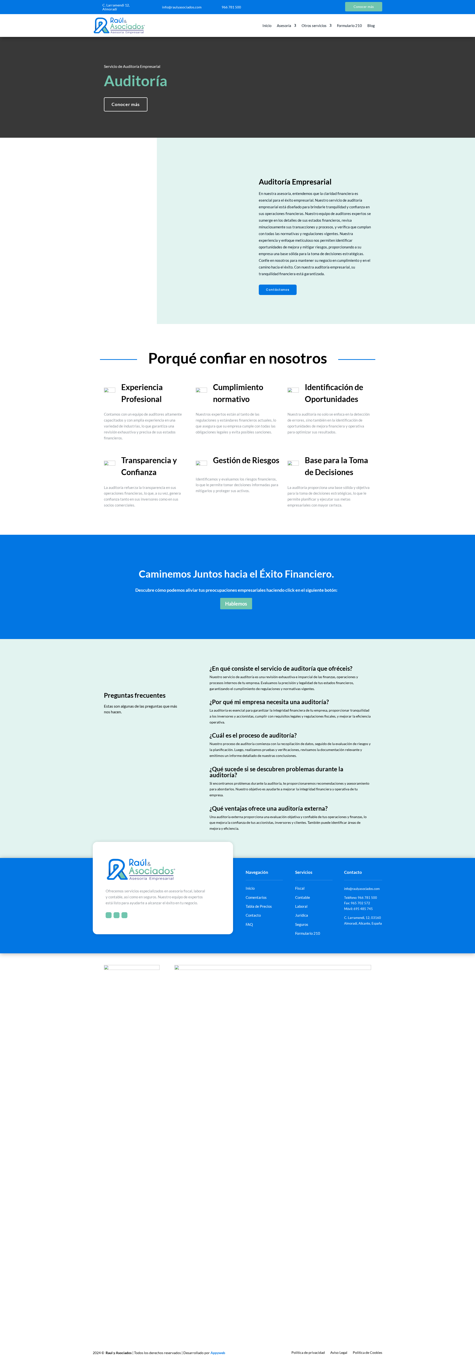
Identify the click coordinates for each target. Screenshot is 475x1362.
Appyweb (218, 1353)
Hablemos (236, 604)
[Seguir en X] (319, 7)
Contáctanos (277, 290)
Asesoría (284, 26)
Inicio (266, 26)
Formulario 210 (349, 26)
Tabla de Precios (259, 906)
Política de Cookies (367, 1353)
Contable (302, 897)
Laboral (301, 906)
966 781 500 (231, 7)
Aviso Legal (338, 1353)
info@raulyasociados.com (182, 7)
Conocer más (126, 104)
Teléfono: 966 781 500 (360, 898)
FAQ (249, 924)
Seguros (301, 924)
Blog (371, 26)
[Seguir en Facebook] (309, 7)
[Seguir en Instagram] (328, 7)
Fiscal (300, 888)
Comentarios (256, 897)
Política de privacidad (308, 1353)
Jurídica (301, 915)
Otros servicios (314, 26)
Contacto (253, 915)
